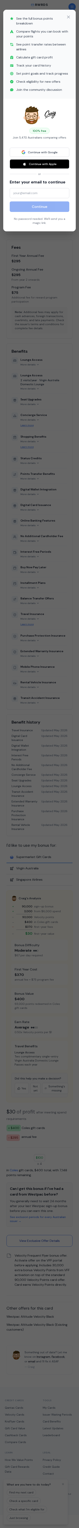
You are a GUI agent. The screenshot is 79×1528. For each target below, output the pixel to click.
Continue (39, 206)
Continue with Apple (43, 164)
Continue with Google (43, 152)
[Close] (68, 17)
